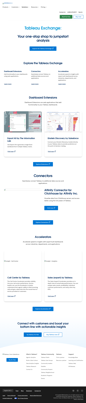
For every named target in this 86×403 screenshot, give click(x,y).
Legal (4, 395)
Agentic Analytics (31, 357)
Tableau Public (45, 357)
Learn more (7, 84)
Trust (17, 391)
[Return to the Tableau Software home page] (9, 3)
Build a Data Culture (32, 360)
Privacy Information (23, 395)
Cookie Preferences (7, 398)
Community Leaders (46, 363)
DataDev (43, 366)
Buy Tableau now (52, 334)
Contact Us (29, 369)
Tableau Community (47, 354)
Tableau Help (72, 363)
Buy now (78, 17)
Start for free (66, 17)
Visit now (11, 151)
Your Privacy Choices (23, 398)
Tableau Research (31, 366)
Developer (29, 391)
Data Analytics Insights (32, 363)
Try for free (12, 360)
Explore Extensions (42, 164)
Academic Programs (46, 375)
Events (43, 378)
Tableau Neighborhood (47, 372)
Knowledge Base (73, 357)
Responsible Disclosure (35, 395)
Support (71, 354)
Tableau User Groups (47, 360)
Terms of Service (11, 395)
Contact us (62, 12)
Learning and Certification (76, 360)
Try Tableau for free (33, 334)
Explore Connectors (42, 222)
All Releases (72, 366)
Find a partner (60, 357)
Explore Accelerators (41, 309)
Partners (59, 354)
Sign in (80, 12)
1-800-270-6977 (72, 12)
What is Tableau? (31, 354)
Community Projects (46, 369)
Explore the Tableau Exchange (41, 48)
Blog (22, 391)
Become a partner (61, 360)
